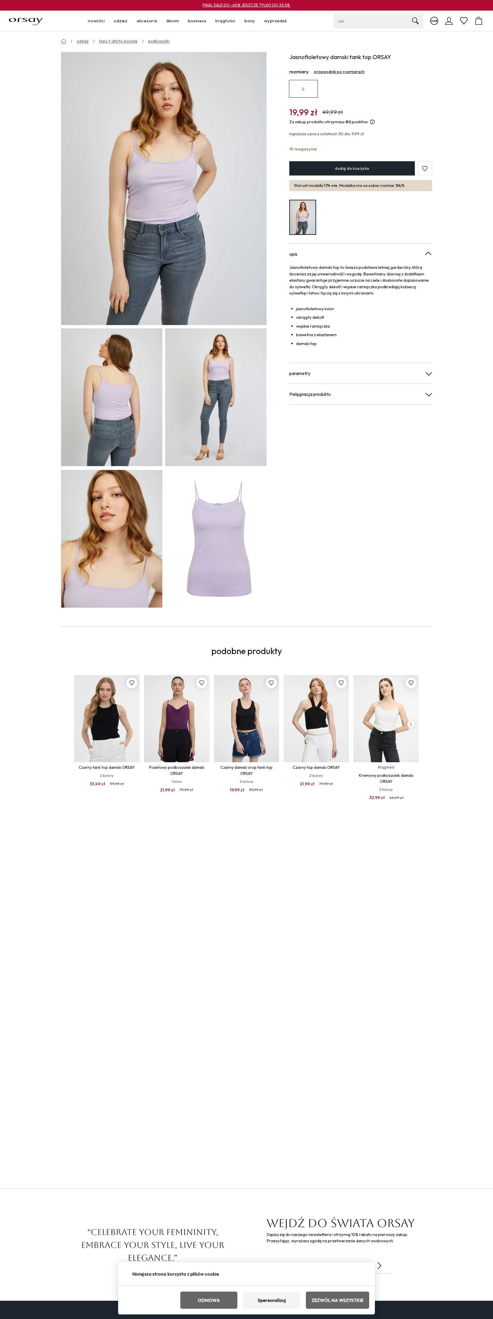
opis (293, 254)
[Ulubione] (464, 21)
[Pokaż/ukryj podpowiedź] (372, 122)
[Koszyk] (479, 21)
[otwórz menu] (106, 21)
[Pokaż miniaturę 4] (215, 538)
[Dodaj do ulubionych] (131, 682)
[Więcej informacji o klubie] (434, 21)
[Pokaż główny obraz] (163, 188)
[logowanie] (449, 21)
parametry (299, 373)
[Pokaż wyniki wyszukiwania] (415, 20)
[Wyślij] (379, 1265)
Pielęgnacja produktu (310, 394)
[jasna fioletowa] (302, 217)
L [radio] (303, 88)
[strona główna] (63, 41)
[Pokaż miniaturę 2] (215, 397)
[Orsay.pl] (26, 20)
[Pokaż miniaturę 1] (111, 397)
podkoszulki (158, 41)
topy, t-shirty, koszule (118, 41)
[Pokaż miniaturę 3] (111, 538)
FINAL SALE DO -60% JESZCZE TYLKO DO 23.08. (246, 5)
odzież (82, 41)
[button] (425, 169)
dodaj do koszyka (352, 168)
